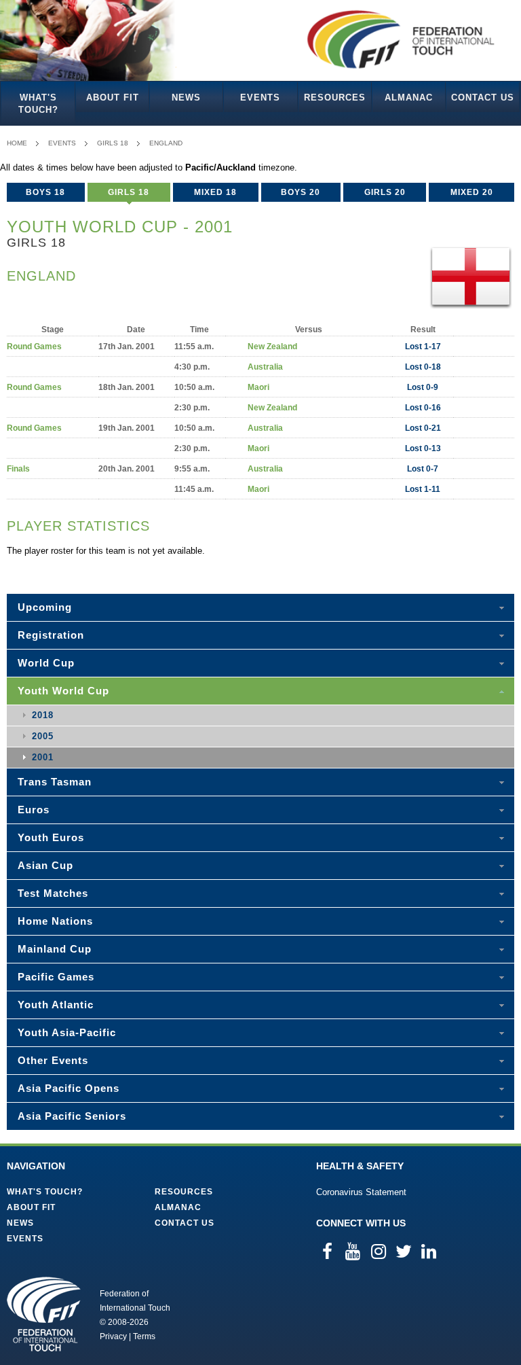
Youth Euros (51, 837)
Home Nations (55, 921)
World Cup (46, 663)
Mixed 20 (471, 192)
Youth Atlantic (56, 1004)
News (186, 97)
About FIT (112, 97)
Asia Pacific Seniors (72, 1116)
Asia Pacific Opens (68, 1088)
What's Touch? (38, 103)
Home (17, 143)
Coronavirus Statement (361, 1192)
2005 (43, 736)
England (165, 143)
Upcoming (45, 607)
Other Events (53, 1060)
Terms (144, 1336)
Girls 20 (385, 192)
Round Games (34, 346)
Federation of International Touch (44, 1314)
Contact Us (482, 97)
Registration (51, 635)
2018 (43, 715)
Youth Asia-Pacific (67, 1032)
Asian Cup (45, 865)
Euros (34, 809)
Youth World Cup (63, 690)
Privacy (113, 1336)
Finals (18, 469)
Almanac (409, 97)
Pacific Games (56, 976)
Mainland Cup (55, 949)
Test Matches (53, 893)
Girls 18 (112, 143)
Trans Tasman (55, 781)
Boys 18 (45, 192)
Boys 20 (300, 192)
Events (260, 97)
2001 (43, 757)
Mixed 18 (215, 192)
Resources (335, 97)
